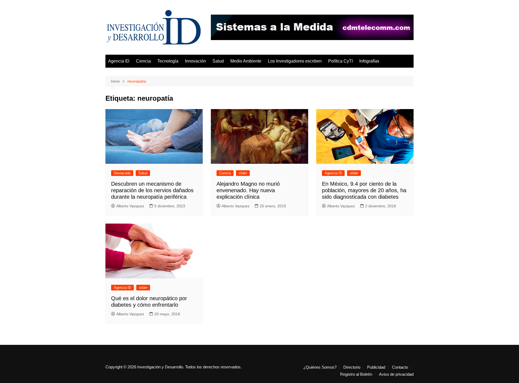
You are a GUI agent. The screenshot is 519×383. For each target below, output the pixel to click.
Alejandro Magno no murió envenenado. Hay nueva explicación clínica (248, 190)
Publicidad (376, 367)
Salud (218, 61)
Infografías (369, 61)
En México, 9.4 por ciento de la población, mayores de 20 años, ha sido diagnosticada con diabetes (364, 190)
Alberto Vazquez (130, 206)
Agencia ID (118, 61)
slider (243, 173)
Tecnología (167, 61)
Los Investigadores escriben (295, 61)
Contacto (400, 367)
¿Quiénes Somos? (320, 367)
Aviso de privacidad (396, 374)
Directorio (351, 367)
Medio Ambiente (245, 61)
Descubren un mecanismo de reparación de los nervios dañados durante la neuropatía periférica (152, 190)
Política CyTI (340, 61)
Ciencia (143, 61)
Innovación (195, 61)
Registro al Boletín (356, 374)
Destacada (122, 173)
